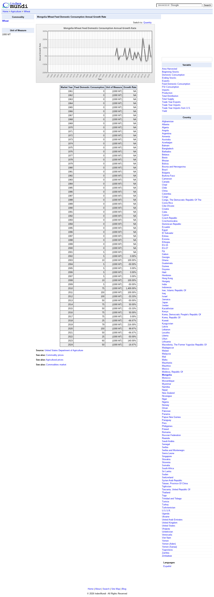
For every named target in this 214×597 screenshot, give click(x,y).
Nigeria (165, 402)
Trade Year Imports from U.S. (176, 108)
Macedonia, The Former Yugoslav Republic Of (184, 344)
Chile (164, 188)
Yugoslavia (167, 550)
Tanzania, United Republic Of (176, 489)
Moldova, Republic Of (172, 372)
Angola (165, 130)
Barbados (166, 151)
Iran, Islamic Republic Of (174, 290)
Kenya (165, 311)
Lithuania (166, 341)
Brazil (165, 169)
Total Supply (168, 99)
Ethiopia (166, 242)
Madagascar (168, 347)
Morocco (166, 378)
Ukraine (165, 516)
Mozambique (168, 381)
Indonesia (166, 287)
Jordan (165, 305)
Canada (165, 182)
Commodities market (56, 364)
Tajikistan (166, 486)
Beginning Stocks (170, 72)
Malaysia (166, 353)
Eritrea (165, 236)
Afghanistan (168, 121)
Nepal (165, 390)
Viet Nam (166, 537)
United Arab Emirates (172, 519)
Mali (164, 356)
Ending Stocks (169, 78)
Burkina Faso (168, 175)
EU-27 (165, 248)
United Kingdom (169, 522)
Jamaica (166, 299)
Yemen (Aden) (169, 544)
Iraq (164, 293)
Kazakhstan (168, 308)
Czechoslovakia (169, 221)
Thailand (166, 492)
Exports (166, 81)
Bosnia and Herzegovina (174, 166)
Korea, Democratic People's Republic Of (181, 314)
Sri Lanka (166, 471)
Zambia (165, 553)
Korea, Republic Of (171, 317)
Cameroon (167, 178)
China (165, 191)
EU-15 (165, 245)
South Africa (168, 468)
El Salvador (167, 233)
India (164, 284)
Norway (165, 405)
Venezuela (167, 534)
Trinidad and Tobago (172, 498)
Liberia (165, 335)
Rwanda (166, 438)
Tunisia (165, 501)
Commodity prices (55, 355)
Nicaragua (167, 396)
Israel (164, 296)
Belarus (165, 154)
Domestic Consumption (173, 75)
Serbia (165, 447)
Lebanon (166, 329)
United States (168, 525)
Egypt (165, 230)
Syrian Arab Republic (172, 480)
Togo (164, 495)
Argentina (166, 133)
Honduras (166, 275)
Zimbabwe (167, 556)
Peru (164, 423)
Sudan (165, 474)
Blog (124, 589)
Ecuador (166, 227)
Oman (165, 408)
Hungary (166, 281)
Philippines (167, 426)
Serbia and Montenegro (173, 450)
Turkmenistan (168, 507)
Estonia (165, 239)
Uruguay (166, 528)
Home (5, 11)
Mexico (165, 369)
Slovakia (166, 459)
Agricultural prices (54, 360)
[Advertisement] (15, 89)
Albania (165, 124)
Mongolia (167, 375)
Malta (164, 360)
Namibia (166, 387)
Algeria (165, 127)
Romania (166, 432)
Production (167, 93)
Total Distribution (170, 96)
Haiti (164, 272)
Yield (164, 111)
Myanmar (166, 384)
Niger (164, 399)
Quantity (147, 22)
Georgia (166, 257)
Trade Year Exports (171, 102)
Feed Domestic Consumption (176, 84)
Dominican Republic (171, 224)
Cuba (164, 212)
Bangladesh (167, 148)
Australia (166, 139)
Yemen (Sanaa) (169, 547)
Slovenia (166, 462)
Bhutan (165, 160)
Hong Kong (167, 278)
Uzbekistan (167, 531)
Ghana (165, 260)
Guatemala (167, 263)
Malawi (165, 350)
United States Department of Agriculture (64, 350)
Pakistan (166, 411)
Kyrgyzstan (167, 323)
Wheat (27, 11)
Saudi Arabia (168, 441)
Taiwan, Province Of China (175, 483)
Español (167, 566)
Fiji (163, 251)
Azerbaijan (167, 142)
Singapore (167, 456)
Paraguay (166, 420)
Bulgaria (166, 172)
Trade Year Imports (171, 105)
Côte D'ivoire (168, 206)
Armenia (166, 136)
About (98, 589)
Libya (164, 338)
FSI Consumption (170, 87)
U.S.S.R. (166, 510)
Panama (166, 414)
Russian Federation (171, 435)
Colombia (166, 194)
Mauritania (167, 363)
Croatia (165, 209)
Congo (165, 197)
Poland (165, 429)
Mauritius (166, 366)
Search (106, 589)
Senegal (166, 444)
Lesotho (166, 332)
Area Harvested (169, 69)
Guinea (165, 266)
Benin (165, 157)
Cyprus (165, 215)
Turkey (165, 504)
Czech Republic (169, 218)
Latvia (165, 326)
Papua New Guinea (171, 417)
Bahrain (165, 145)
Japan (165, 302)
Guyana (166, 269)
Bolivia (165, 163)
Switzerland (167, 477)
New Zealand (168, 393)
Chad (164, 185)
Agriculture (16, 11)
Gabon (165, 254)
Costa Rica (167, 203)
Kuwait (165, 320)
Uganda (165, 513)
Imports (165, 90)
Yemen (165, 541)
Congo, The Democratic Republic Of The (181, 200)
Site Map (115, 589)
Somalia (166, 465)
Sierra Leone (168, 453)
